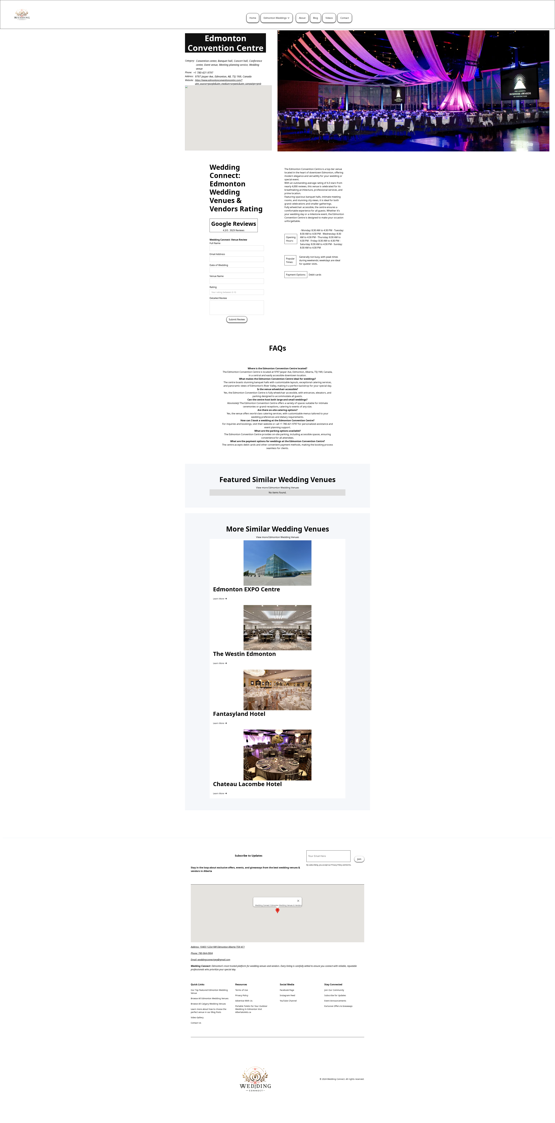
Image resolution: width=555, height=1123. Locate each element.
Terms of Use (241, 990)
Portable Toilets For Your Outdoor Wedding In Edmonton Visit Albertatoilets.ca (251, 1009)
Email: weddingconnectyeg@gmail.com (210, 959)
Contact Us (196, 1022)
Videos (329, 18)
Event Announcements (335, 1000)
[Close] (298, 900)
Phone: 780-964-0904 (202, 953)
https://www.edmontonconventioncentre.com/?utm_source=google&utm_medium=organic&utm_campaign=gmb (228, 82)
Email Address (217, 254)
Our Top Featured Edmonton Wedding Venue (209, 991)
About (302, 18)
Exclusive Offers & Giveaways (338, 1006)
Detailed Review (218, 298)
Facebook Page (287, 990)
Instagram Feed (287, 995)
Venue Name (217, 276)
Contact (344, 18)
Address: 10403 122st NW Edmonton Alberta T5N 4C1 (218, 946)
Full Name (215, 243)
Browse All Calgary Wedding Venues (208, 1003)
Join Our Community (334, 990)
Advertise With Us (243, 1000)
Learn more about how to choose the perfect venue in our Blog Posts (208, 1010)
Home (252, 18)
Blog (315, 18)
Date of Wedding (219, 265)
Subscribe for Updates (335, 995)
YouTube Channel (288, 1000)
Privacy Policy (241, 995)
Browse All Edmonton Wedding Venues (210, 998)
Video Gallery (197, 1017)
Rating (213, 287)
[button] (277, 18)
